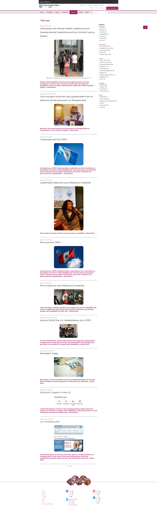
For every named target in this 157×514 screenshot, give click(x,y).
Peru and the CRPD (50, 242)
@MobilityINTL (72, 499)
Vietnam (102, 7)
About (109, 5)
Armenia (89, 5)
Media (80, 12)
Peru (96, 7)
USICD (70, 494)
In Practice (65, 12)
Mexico (91, 7)
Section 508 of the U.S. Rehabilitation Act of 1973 (65, 320)
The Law (73, 12)
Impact (57, 12)
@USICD (71, 503)
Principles (49, 12)
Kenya (102, 5)
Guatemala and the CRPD (53, 139)
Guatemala (96, 5)
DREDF (70, 492)
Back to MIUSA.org (44, 2)
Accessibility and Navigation (48, 503)
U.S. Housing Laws (49, 421)
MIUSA (70, 491)
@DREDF (71, 501)
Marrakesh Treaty (49, 353)
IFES (70, 496)
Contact (115, 5)
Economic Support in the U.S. (55, 392)
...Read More (51, 87)
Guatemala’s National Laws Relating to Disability (65, 182)
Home (42, 12)
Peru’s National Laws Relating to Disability (62, 285)
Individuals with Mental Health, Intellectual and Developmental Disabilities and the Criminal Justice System (67, 32)
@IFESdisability (72, 504)
